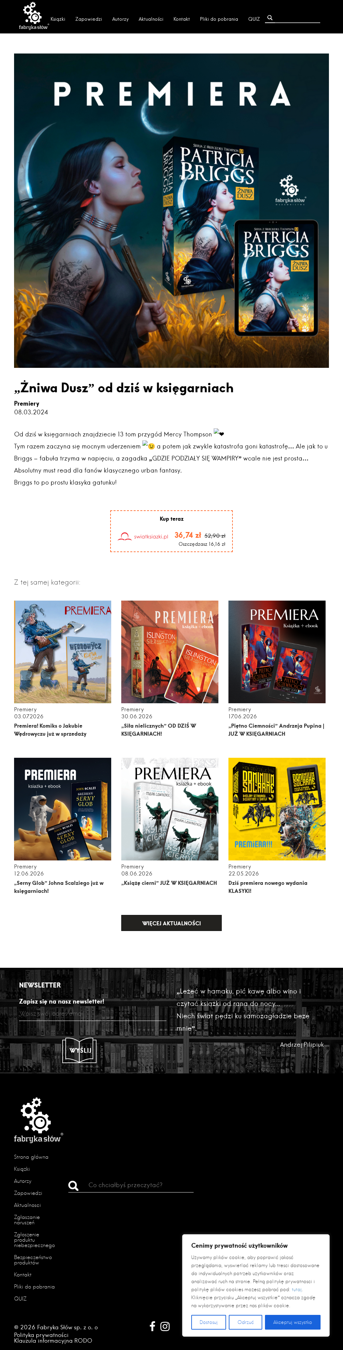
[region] (256, 1285)
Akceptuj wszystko (292, 1322)
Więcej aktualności (171, 923)
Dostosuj (209, 1322)
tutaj (297, 1289)
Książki (58, 19)
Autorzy (120, 19)
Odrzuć (245, 1322)
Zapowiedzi (88, 19)
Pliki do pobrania (219, 19)
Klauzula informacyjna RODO (53, 1340)
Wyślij (81, 1050)
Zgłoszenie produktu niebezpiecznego (34, 1239)
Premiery (26, 403)
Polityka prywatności (41, 1335)
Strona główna (31, 1157)
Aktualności (151, 19)
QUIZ (254, 19)
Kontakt (182, 19)
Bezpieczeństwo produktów (33, 1260)
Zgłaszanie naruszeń (27, 1220)
